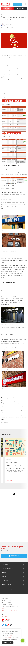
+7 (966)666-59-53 (8, 8)
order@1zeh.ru (21, 8)
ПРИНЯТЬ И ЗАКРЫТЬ (8, 642)
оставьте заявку (17, 415)
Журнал (3, 14)
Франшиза (20, 589)
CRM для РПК (5, 591)
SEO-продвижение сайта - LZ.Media (9, 610)
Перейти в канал (15, 555)
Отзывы (3, 589)
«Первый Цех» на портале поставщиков (10, 616)
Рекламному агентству (11, 589)
